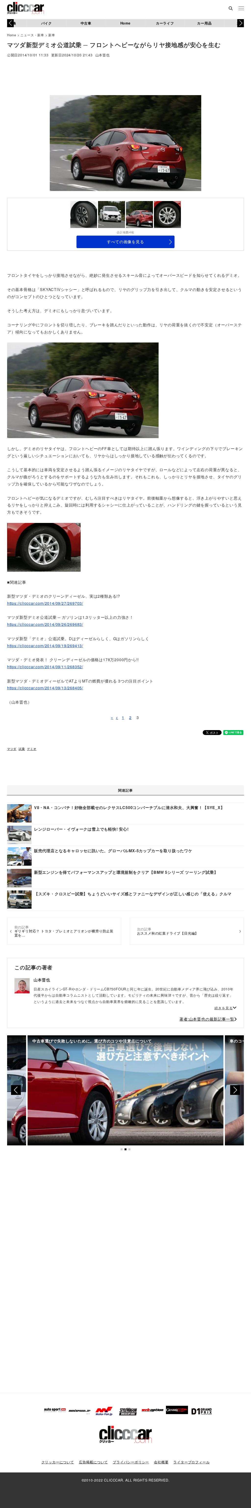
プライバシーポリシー (131, 1461)
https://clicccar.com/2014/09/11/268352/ (45, 667)
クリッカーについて (57, 1461)
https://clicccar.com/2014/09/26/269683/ (45, 624)
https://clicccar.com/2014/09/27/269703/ (45, 603)
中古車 (86, 23)
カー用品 (204, 23)
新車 (51, 35)
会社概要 (161, 1461)
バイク (46, 23)
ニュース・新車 (32, 35)
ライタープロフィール (191, 1461)
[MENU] (241, 9)
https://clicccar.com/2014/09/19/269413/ (45, 645)
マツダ (11, 749)
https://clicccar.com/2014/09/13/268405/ (45, 688)
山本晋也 (102, 55)
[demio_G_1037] (44, 546)
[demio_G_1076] (83, 390)
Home (125, 23)
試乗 (22, 749)
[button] (240, 23)
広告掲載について (93, 1461)
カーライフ (165, 23)
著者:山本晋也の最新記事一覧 (206, 1019)
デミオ (31, 749)
